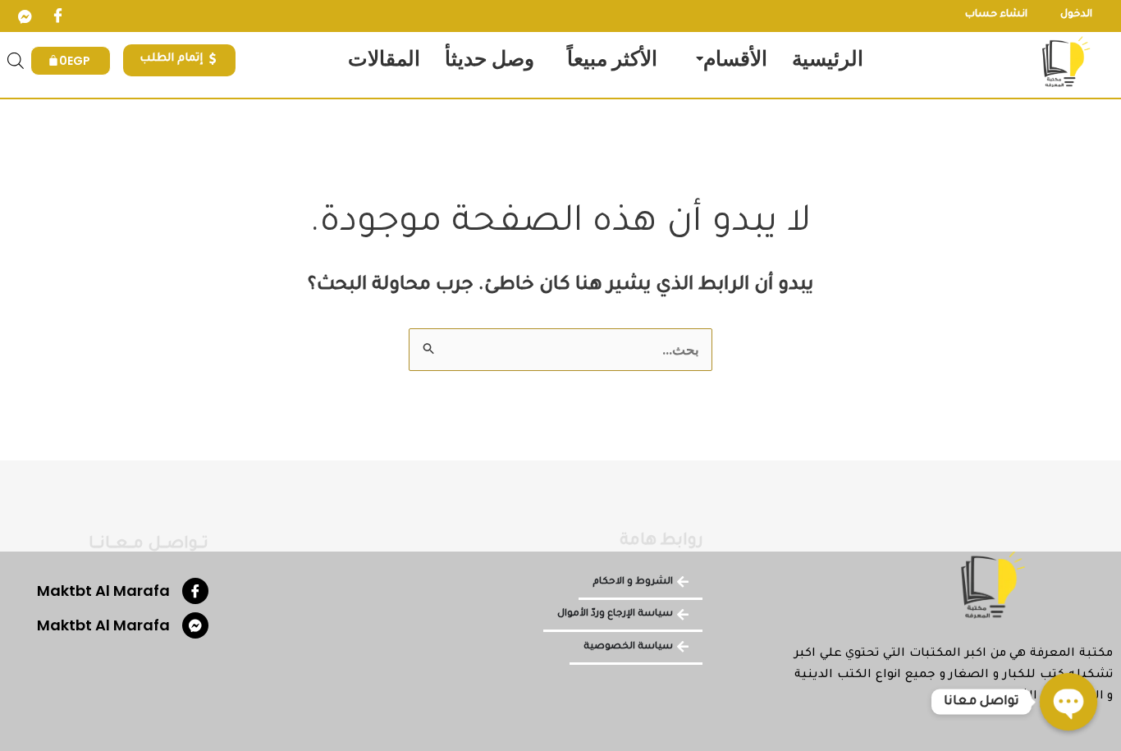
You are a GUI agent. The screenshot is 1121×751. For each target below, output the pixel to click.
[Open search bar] (15, 61)
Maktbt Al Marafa (103, 590)
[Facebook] (57, 16)
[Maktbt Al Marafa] (195, 591)
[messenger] (24, 16)
